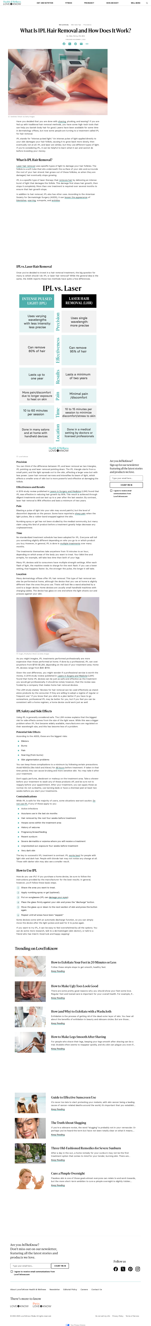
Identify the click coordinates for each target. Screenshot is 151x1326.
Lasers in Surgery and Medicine (65, 491)
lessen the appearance (76, 197)
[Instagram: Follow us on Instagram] (138, 1269)
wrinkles (56, 200)
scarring (32, 200)
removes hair (65, 180)
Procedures (87, 25)
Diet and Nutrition (45, 3)
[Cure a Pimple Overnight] (30, 1179)
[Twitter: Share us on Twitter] (70, 43)
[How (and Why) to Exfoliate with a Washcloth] (30, 1017)
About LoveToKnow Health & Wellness (28, 1289)
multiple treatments (70, 543)
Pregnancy (89, 3)
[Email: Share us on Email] (81, 43)
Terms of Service (132, 1316)
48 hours (60, 767)
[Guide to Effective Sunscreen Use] (30, 1103)
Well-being (135, 3)
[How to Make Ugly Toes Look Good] (30, 991)
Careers (84, 1289)
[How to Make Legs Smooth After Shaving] (30, 1042)
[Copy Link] (87, 43)
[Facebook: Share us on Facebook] (64, 43)
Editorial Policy (70, 1289)
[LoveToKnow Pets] (42, 1304)
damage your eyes (58, 897)
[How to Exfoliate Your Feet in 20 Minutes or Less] (30, 966)
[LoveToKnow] (19, 1304)
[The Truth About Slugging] (30, 1128)
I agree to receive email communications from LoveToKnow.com (122, 493)
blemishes (21, 200)
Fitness (68, 3)
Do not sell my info (102, 1316)
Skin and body (112, 3)
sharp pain (80, 513)
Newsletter (55, 1289)
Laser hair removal (25, 166)
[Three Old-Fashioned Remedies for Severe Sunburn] (30, 1153)
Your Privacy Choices (78, 1325)
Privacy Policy (117, 1316)
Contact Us (96, 1289)
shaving (62, 121)
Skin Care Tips (76, 25)
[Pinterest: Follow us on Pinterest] (130, 1269)
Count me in (126, 485)
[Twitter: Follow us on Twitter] (123, 1269)
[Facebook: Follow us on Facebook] (116, 1269)
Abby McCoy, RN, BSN (77, 36)
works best (74, 855)
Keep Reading (58, 971)
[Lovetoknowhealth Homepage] (12, 3)
